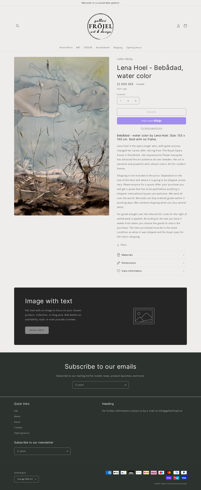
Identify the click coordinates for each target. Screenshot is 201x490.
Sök (16, 411)
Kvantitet (121, 94)
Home (17, 422)
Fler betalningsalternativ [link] (151, 128)
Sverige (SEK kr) (25, 479)
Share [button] (124, 245)
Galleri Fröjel (166, 484)
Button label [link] (37, 330)
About (17, 416)
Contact (18, 427)
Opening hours (22, 433)
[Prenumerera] (125, 385)
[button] (17, 25)
